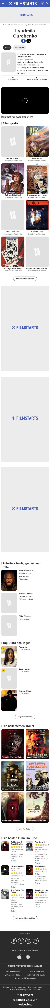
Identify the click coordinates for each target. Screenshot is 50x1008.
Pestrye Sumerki (12, 158)
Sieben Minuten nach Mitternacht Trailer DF (37, 821)
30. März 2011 (31, 70)
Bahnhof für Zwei (13, 195)
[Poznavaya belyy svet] (37, 178)
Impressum (22, 987)
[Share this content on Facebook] (23, 41)
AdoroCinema (33, 975)
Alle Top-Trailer (25, 829)
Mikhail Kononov (26, 594)
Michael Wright (25, 691)
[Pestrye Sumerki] (12, 141)
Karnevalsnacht (24, 619)
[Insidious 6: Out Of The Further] (29, 894)
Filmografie (10, 123)
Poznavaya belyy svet (37, 195)
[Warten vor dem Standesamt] (37, 252)
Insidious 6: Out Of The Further (41, 891)
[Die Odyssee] (29, 870)
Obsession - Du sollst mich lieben (17, 868)
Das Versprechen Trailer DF (37, 757)
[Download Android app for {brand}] (29, 957)
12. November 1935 (35, 68)
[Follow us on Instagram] (28, 941)
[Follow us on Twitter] (21, 941)
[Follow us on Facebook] (14, 941)
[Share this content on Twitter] (28, 41)
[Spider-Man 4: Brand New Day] (5, 846)
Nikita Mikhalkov (26, 571)
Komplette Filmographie (25, 279)
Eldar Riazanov (25, 616)
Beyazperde (10, 975)
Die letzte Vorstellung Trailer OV (37, 789)
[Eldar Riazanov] (9, 625)
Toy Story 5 (40, 842)
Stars (10, 25)
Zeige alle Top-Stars (25, 717)
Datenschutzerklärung (18, 990)
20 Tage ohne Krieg (13, 268)
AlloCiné (9, 971)
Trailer (13, 861)
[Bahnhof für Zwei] (12, 178)
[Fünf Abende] (37, 215)
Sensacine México (22, 978)
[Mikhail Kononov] (9, 603)
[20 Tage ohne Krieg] (12, 252)
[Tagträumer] (37, 141)
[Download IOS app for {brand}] (21, 957)
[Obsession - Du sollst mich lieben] (5, 870)
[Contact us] (36, 941)
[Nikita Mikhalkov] (9, 580)
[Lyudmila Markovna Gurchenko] (8, 62)
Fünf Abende (37, 232)
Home (5, 25)
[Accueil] (23, 3)
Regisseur (41, 54)
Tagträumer (37, 158)
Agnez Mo (23, 647)
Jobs (14, 987)
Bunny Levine (24, 669)
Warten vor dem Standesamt (37, 268)
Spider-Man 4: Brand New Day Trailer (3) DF (13, 821)
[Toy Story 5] (29, 846)
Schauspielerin (18, 25)
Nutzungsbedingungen (36, 987)
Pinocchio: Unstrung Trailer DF (13, 757)
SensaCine (34, 971)
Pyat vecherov (12, 232)
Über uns (6, 987)
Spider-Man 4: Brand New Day (17, 843)
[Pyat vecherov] (12, 215)
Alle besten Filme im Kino (25, 918)
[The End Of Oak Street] (5, 894)
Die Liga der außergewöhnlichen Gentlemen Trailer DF (13, 789)
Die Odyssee (40, 866)
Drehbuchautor (24, 57)
